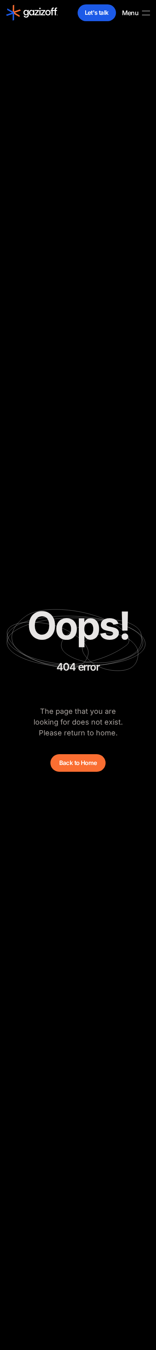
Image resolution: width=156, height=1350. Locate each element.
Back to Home (78, 763)
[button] (136, 13)
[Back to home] (32, 13)
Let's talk (97, 12)
